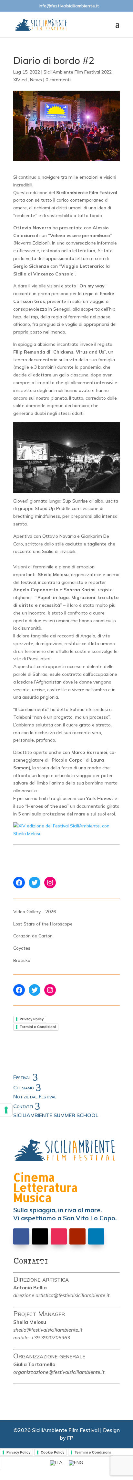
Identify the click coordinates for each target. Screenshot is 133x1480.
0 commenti (58, 80)
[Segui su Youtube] (77, 1236)
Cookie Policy (52, 1452)
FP (70, 1438)
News (36, 80)
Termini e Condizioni (38, 1027)
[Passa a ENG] (76, 1463)
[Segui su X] (40, 1236)
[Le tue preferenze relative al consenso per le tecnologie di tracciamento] (6, 1110)
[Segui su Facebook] (21, 1236)
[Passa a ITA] (56, 1463)
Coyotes (21, 948)
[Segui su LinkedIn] (96, 1236)
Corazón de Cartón (33, 936)
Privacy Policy (32, 1019)
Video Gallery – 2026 (34, 912)
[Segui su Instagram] (59, 1236)
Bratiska (21, 960)
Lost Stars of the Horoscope (43, 924)
